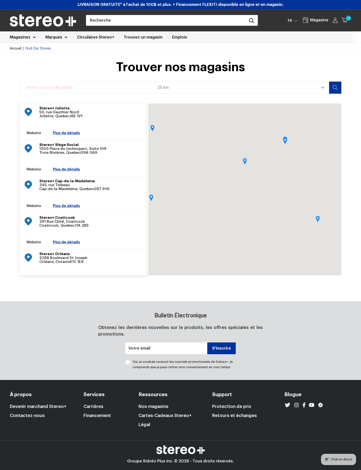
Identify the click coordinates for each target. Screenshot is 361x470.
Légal (144, 424)
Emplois (179, 37)
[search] (165, 20)
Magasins (319, 20)
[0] (346, 20)
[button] (292, 20)
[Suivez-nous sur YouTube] (311, 405)
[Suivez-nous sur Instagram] (296, 405)
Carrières (93, 406)
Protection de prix (231, 406)
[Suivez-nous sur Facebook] (304, 405)
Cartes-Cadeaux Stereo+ (165, 415)
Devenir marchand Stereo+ (38, 406)
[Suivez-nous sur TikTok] (320, 405)
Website (34, 133)
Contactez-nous (27, 415)
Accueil (15, 48)
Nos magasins (153, 406)
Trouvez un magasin (143, 37)
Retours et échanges (234, 415)
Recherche (335, 87)
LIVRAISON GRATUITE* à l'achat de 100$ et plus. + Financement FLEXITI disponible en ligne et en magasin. (180, 5)
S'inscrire (221, 348)
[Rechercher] (251, 20)
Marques (53, 37)
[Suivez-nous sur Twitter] (287, 405)
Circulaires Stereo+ (95, 37)
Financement (97, 415)
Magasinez (20, 37)
